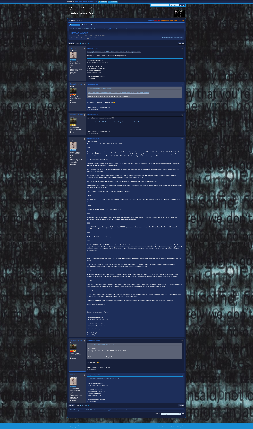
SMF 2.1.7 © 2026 (71, 425)
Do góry (71, 405)
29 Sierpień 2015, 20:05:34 (93, 340)
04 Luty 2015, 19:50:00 (92, 84)
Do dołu (71, 43)
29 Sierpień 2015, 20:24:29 (93, 374)
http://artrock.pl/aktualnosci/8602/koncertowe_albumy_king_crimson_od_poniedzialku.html (113, 122)
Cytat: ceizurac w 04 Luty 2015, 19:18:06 (100, 88)
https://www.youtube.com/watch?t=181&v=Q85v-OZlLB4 (103, 378)
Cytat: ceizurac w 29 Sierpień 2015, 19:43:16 (102, 344)
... (84, 43)
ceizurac (73, 48)
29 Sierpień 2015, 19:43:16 (93, 138)
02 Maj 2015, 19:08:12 (92, 114)
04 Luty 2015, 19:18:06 (92, 48)
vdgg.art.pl (157, 20)
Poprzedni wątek (167, 37)
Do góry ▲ (183, 425)
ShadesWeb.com (81, 427)
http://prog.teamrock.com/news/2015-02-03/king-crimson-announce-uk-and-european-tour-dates (114, 52)
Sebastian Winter (76, 84)
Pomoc (168, 425)
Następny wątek (179, 37)
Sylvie (117, 29)
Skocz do (157, 413)
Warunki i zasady (175, 425)
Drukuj (181, 43)
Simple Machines (80, 425)
